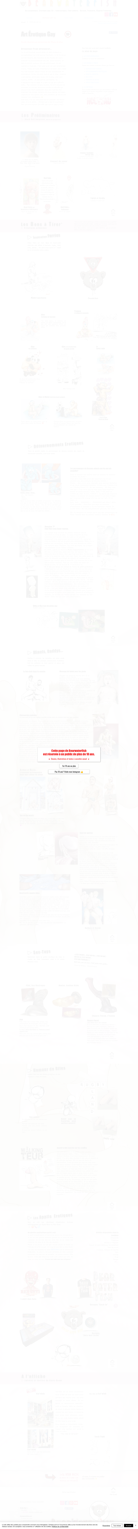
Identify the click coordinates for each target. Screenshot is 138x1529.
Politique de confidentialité (60, 1526)
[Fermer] (135, 1525)
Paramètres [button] (106, 1526)
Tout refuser (117, 1526)
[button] (69, 766)
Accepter (128, 1526)
